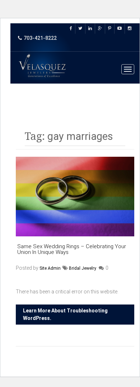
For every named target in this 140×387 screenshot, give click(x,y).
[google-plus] (100, 28)
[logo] (42, 66)
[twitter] (80, 28)
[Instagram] (129, 28)
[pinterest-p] (110, 28)
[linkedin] (90, 28)
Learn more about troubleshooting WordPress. (65, 314)
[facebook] (72, 28)
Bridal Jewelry (82, 268)
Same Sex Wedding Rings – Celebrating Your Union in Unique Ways (71, 249)
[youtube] (120, 28)
